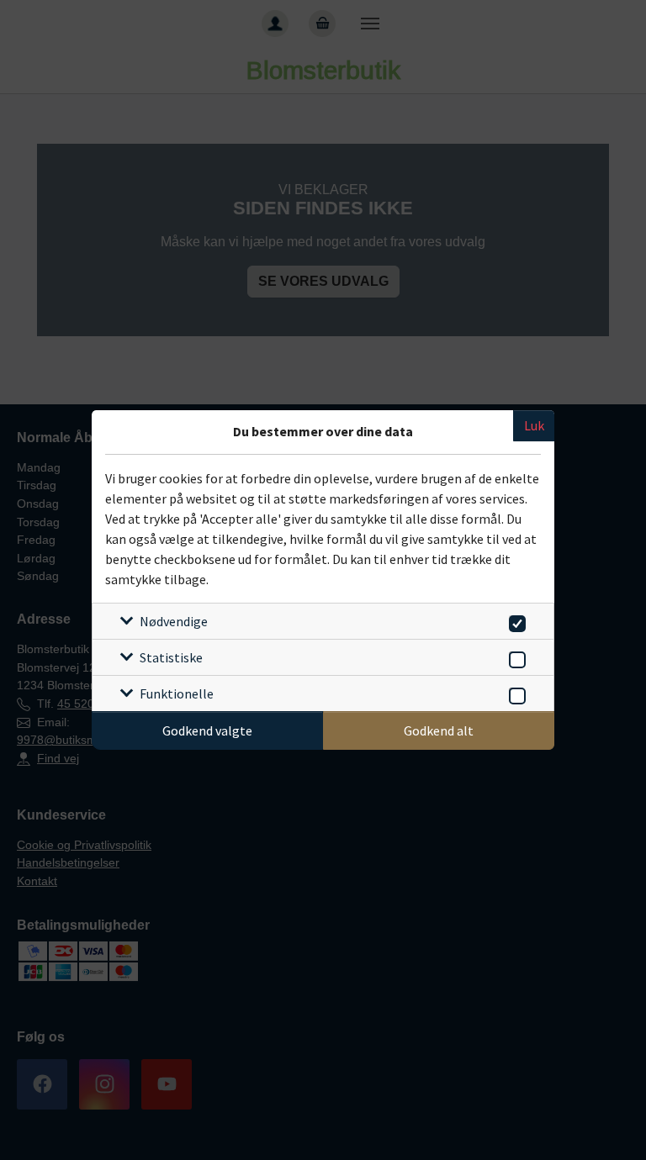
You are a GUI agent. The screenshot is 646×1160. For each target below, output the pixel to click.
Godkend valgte (207, 730)
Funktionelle (177, 693)
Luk (534, 425)
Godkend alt (439, 730)
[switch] (514, 620)
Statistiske (171, 657)
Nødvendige (174, 621)
